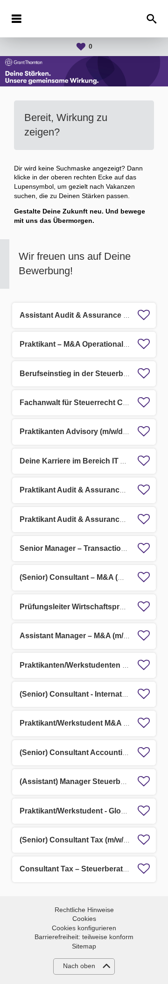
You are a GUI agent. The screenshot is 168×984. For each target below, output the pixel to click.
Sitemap (84, 946)
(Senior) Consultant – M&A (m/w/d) (80, 577)
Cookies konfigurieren (84, 928)
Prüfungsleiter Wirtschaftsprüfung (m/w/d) (94, 607)
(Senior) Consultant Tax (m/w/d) (75, 840)
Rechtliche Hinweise (84, 909)
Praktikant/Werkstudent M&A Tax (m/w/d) (91, 723)
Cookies (84, 918)
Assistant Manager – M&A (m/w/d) (79, 636)
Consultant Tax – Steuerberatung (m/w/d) (92, 869)
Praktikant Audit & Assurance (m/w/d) (85, 490)
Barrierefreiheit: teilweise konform (84, 937)
